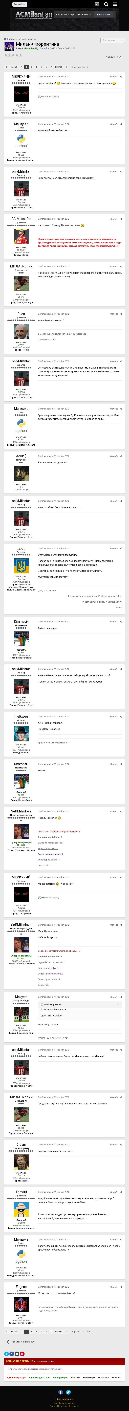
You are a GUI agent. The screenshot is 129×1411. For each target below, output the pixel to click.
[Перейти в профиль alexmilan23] (9, 46)
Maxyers (21, 997)
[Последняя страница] (66, 67)
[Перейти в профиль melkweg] (21, 733)
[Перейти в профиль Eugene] (21, 1304)
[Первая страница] (6, 67)
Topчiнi (21, 1192)
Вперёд (58, 67)
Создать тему (113, 56)
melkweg (21, 716)
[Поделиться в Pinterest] (22, 1354)
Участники (103, 1377)
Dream (21, 1145)
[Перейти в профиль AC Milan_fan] (21, 236)
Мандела (21, 124)
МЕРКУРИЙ (21, 77)
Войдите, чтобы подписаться (21, 39)
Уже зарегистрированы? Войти (72, 14)
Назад (14, 67)
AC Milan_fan (21, 219)
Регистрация (103, 14)
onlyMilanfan (21, 171)
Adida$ (21, 456)
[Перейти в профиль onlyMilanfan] (21, 188)
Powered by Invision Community (64, 1406)
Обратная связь (64, 1399)
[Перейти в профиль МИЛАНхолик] (21, 283)
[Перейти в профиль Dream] (21, 1162)
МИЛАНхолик (21, 266)
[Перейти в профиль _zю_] (21, 565)
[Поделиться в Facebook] (11, 1354)
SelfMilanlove (21, 811)
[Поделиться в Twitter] (6, 1354)
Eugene (21, 1287)
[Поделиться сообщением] (121, 76)
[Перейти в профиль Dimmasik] (21, 639)
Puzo (21, 314)
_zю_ (21, 548)
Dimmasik (21, 622)
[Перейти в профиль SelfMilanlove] (21, 831)
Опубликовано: (53, 76)
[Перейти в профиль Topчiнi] (21, 1209)
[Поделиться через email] (17, 1354)
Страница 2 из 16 (80, 67)
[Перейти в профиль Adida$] (21, 473)
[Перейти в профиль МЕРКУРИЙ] (21, 94)
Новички (116, 1377)
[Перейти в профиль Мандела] (21, 141)
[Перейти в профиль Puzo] (21, 331)
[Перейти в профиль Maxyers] (21, 1014)
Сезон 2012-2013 (67, 48)
